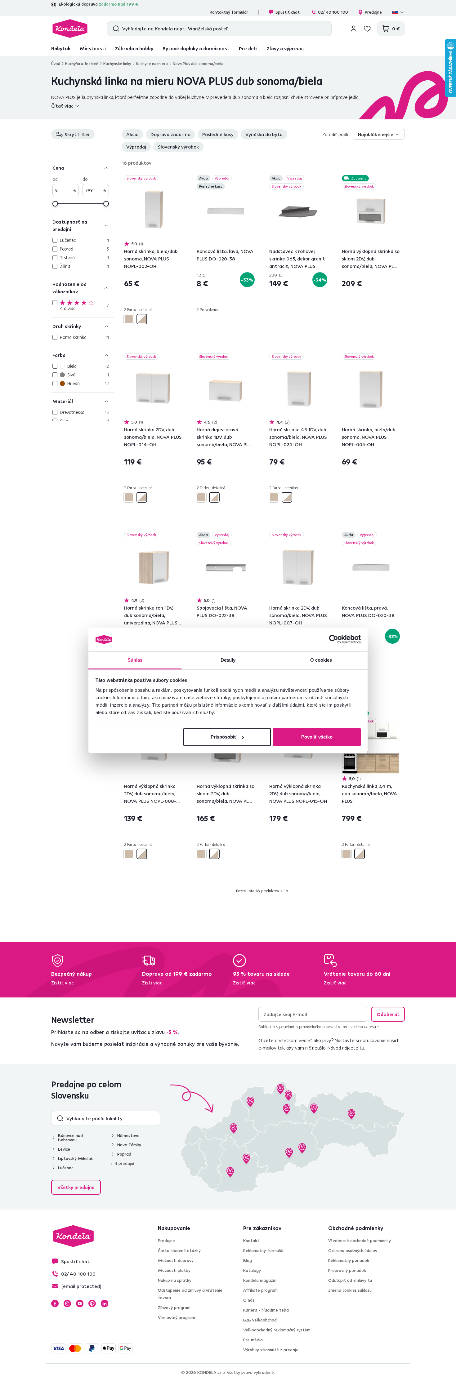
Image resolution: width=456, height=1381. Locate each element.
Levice (64, 1149)
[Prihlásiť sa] (353, 28)
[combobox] (379, 134)
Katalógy (252, 1270)
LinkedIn (104, 1303)
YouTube (79, 1303)
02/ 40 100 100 (333, 12)
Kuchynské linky (117, 63)
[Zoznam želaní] (367, 28)
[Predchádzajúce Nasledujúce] (153, 212)
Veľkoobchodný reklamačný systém (277, 1330)
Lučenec (65, 1168)
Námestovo (128, 1135)
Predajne (373, 12)
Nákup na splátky (174, 1280)
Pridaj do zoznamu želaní (178, 179)
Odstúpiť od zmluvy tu (350, 1280)
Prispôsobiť (223, 736)
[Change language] (398, 12)
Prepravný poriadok (347, 1270)
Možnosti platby (174, 1270)
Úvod (55, 63)
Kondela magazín (259, 1280)
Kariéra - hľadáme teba (266, 1310)
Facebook (55, 1303)
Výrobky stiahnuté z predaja (270, 1349)
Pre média (253, 1340)
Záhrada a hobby (134, 48)
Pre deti (248, 48)
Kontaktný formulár (229, 12)
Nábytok (60, 48)
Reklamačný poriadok (348, 1260)
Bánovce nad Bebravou (70, 1137)
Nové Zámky (129, 1145)
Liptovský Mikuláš (75, 1158)
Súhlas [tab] (135, 660)
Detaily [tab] (228, 660)
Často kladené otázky (179, 1250)
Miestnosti (93, 48)
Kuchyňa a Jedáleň (81, 63)
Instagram (67, 1303)
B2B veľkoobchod (260, 1320)
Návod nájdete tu (346, 1048)
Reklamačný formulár (263, 1250)
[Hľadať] (114, 28)
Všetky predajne (76, 1187)
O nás (248, 1300)
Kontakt (251, 1240)
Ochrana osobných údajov (352, 1250)
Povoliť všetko (317, 736)
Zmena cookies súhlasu (350, 1290)
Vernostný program (176, 1317)
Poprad (124, 1154)
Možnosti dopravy (176, 1260)
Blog (247, 1260)
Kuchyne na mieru (152, 63)
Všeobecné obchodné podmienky (359, 1240)
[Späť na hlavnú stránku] (70, 28)
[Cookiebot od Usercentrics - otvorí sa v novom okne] (333, 639)
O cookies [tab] (321, 660)
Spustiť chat (287, 12)
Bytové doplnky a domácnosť (196, 48)
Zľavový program (174, 1307)
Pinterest (92, 1303)
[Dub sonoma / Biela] (142, 319)
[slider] (55, 203)
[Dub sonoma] (129, 319)
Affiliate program (260, 1290)
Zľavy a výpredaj (285, 48)
